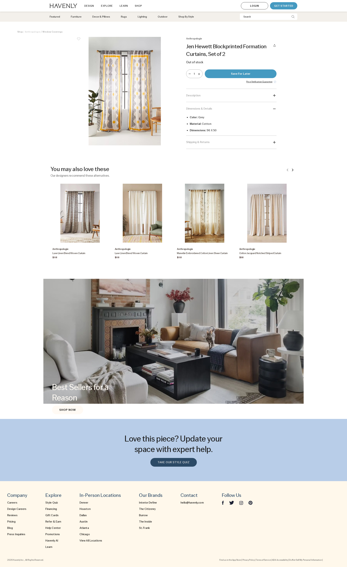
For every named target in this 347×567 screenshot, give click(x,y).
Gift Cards (52, 515)
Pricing (11, 521)
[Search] (293, 16)
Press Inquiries (16, 534)
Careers (12, 502)
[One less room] (190, 73)
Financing (51, 509)
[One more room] (199, 74)
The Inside (145, 521)
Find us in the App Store (230, 560)
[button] (124, 93)
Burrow (143, 515)
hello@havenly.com (192, 502)
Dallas (83, 515)
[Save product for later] (78, 41)
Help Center (53, 528)
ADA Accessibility (280, 560)
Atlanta (84, 528)
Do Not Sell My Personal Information (305, 560)
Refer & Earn (53, 521)
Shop (20, 32)
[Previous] (287, 170)
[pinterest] (250, 502)
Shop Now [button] (67, 410)
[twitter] (231, 502)
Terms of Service (263, 560)
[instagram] (241, 502)
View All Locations (91, 540)
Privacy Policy (249, 560)
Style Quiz (51, 502)
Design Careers (16, 509)
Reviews (12, 515)
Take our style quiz (174, 462)
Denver (84, 502)
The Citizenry (147, 509)
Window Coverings (52, 32)
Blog (10, 528)
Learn (48, 547)
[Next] (292, 170)
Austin (84, 521)
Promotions (52, 534)
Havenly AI (51, 540)
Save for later (240, 73)
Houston (85, 509)
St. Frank (144, 528)
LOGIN (254, 5)
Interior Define (148, 502)
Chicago (85, 534)
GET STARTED (283, 5)
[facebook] (223, 502)
